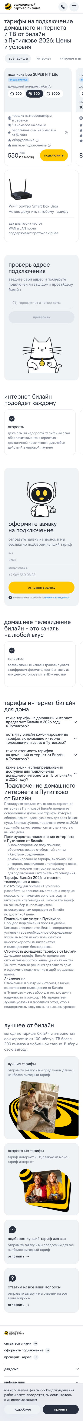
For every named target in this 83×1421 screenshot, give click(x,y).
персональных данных (57, 597)
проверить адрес (18, 1357)
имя (11, 553)
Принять (60, 1409)
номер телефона (18, 568)
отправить (16, 1256)
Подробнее (22, 1409)
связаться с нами (17, 1343)
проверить (41, 317)
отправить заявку (41, 587)
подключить (54, 155)
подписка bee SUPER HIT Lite (33, 74)
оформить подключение (23, 1350)
